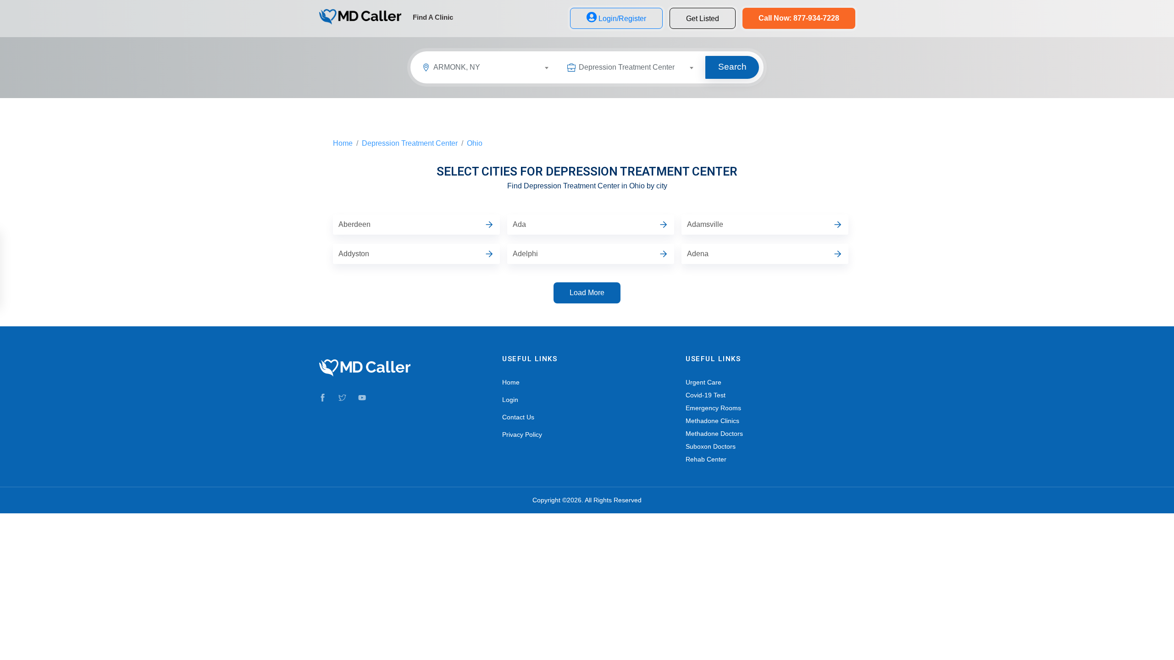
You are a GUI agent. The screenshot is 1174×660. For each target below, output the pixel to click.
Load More (587, 293)
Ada (519, 224)
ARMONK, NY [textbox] (456, 67)
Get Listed (702, 18)
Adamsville (705, 224)
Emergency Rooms (713, 408)
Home (343, 143)
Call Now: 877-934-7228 (799, 18)
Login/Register (622, 18)
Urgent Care (703, 382)
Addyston (353, 254)
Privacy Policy (522, 434)
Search (732, 67)
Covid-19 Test (705, 395)
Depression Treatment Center (410, 143)
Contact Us (518, 417)
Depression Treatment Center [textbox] (627, 67)
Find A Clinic (433, 17)
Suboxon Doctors (711, 446)
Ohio (474, 143)
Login (510, 399)
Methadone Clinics (712, 420)
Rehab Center (706, 459)
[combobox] (494, 69)
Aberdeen (354, 224)
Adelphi (525, 254)
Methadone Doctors (714, 433)
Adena (698, 254)
